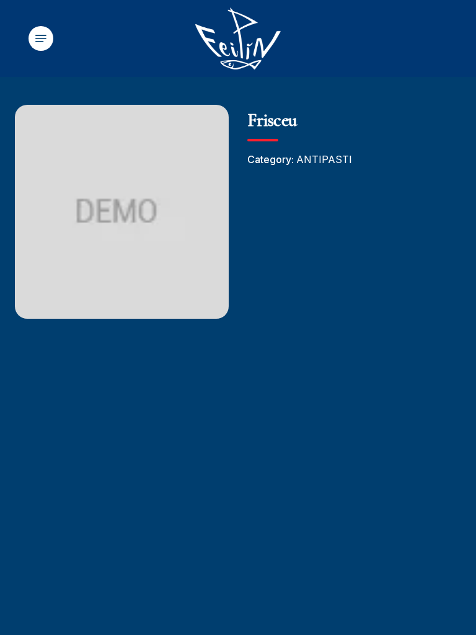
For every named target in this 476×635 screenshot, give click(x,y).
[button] (41, 38)
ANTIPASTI (324, 159)
